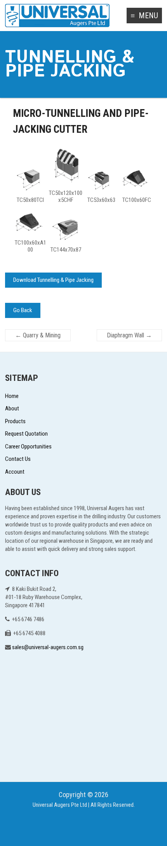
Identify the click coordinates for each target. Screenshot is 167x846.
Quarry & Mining (38, 335)
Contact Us (18, 458)
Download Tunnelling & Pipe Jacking (53, 279)
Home (12, 396)
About (12, 408)
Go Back (22, 310)
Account (14, 471)
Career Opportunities (28, 446)
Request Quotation (26, 433)
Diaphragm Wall (129, 335)
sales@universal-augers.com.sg (48, 647)
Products (15, 421)
